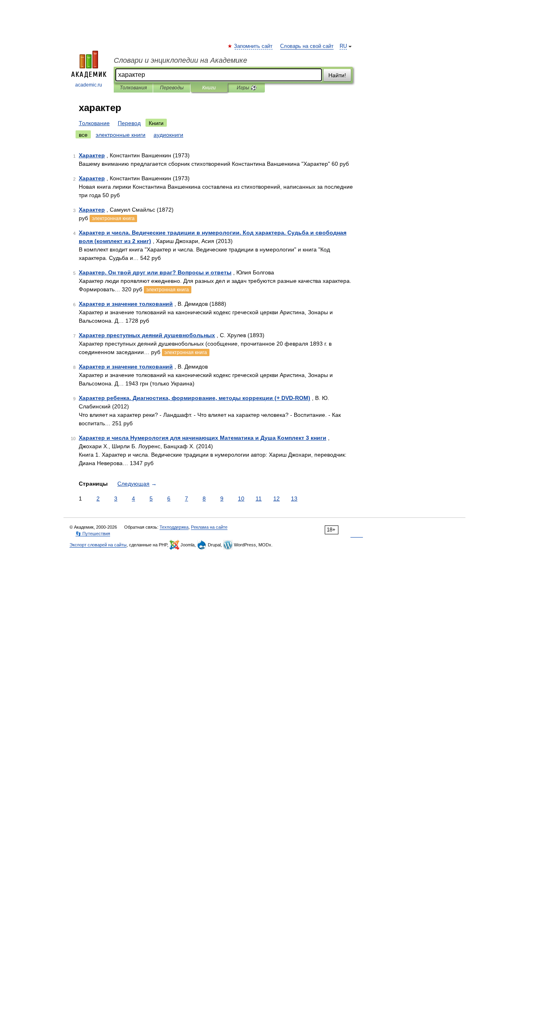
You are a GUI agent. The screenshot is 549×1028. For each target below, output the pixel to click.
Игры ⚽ (246, 88)
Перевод (129, 123)
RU (343, 46)
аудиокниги (168, 135)
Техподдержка (174, 527)
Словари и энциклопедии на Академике (180, 60)
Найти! (337, 75)
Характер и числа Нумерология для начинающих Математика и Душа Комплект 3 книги (202, 438)
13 (294, 498)
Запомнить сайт (253, 46)
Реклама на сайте (209, 527)
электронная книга (113, 218)
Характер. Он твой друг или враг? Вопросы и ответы (155, 272)
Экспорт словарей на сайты (98, 544)
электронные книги (120, 135)
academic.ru (88, 85)
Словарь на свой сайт (307, 46)
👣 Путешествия (93, 533)
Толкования (133, 88)
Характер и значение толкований (126, 304)
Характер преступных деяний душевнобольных (147, 335)
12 (276, 498)
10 (241, 498)
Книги (209, 88)
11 (259, 498)
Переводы (172, 88)
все (83, 135)
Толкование (94, 123)
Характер (92, 155)
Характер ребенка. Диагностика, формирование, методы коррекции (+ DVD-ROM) (194, 398)
